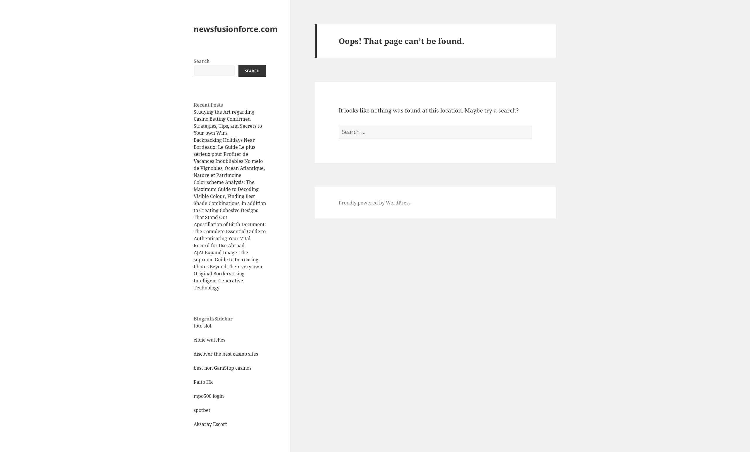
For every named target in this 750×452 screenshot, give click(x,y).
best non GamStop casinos (222, 368)
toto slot (203, 326)
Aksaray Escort (210, 424)
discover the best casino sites (226, 354)
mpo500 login (209, 396)
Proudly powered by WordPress (374, 202)
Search (202, 61)
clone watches (209, 340)
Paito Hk (203, 382)
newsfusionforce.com (236, 28)
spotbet (202, 410)
